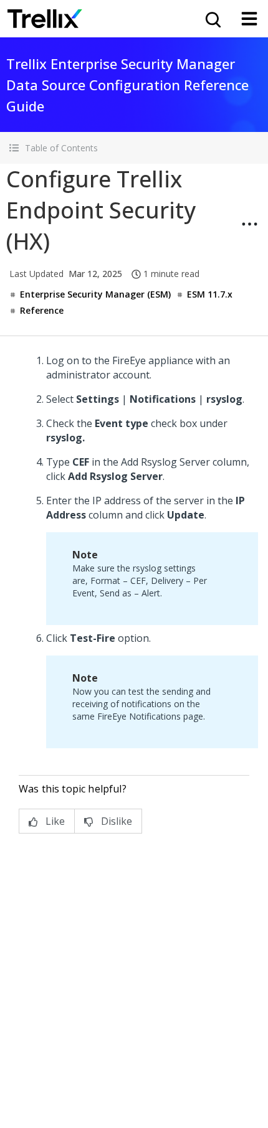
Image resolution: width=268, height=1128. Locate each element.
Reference (42, 310)
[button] (134, 148)
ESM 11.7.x (209, 294)
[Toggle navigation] (249, 18)
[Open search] (211, 18)
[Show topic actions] (249, 224)
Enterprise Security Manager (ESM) (95, 294)
